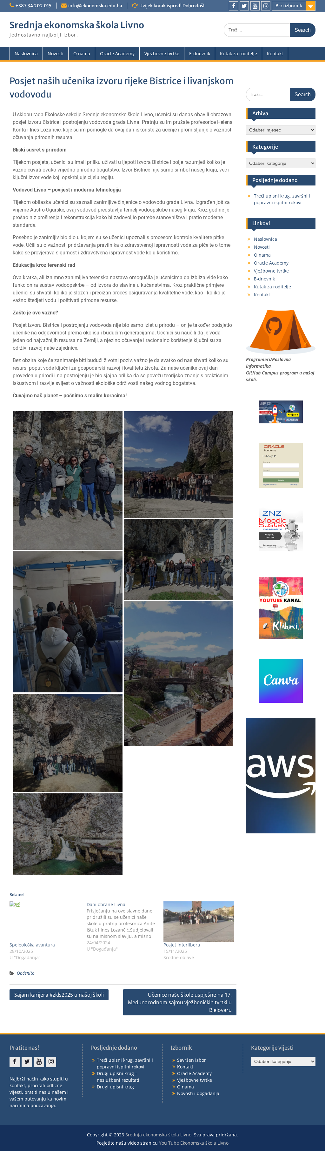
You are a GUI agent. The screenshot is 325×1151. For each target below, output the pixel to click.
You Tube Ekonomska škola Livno (194, 1143)
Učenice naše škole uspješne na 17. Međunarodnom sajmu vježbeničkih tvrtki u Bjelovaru (180, 1002)
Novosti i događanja (198, 1093)
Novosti (55, 53)
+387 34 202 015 (33, 6)
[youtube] (255, 5)
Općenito (26, 973)
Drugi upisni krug (115, 1087)
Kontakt (275, 53)
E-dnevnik (199, 53)
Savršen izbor (191, 1060)
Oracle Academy (117, 53)
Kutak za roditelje (238, 53)
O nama (81, 53)
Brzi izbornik (288, 6)
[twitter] (244, 5)
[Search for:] (269, 30)
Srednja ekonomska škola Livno (77, 25)
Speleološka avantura (32, 945)
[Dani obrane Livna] (125, 926)
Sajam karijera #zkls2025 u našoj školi (59, 994)
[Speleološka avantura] (45, 921)
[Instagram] (265, 5)
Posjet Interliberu (181, 945)
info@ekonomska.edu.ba (95, 6)
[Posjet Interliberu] (198, 921)
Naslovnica (26, 53)
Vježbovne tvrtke (161, 53)
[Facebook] (233, 5)
